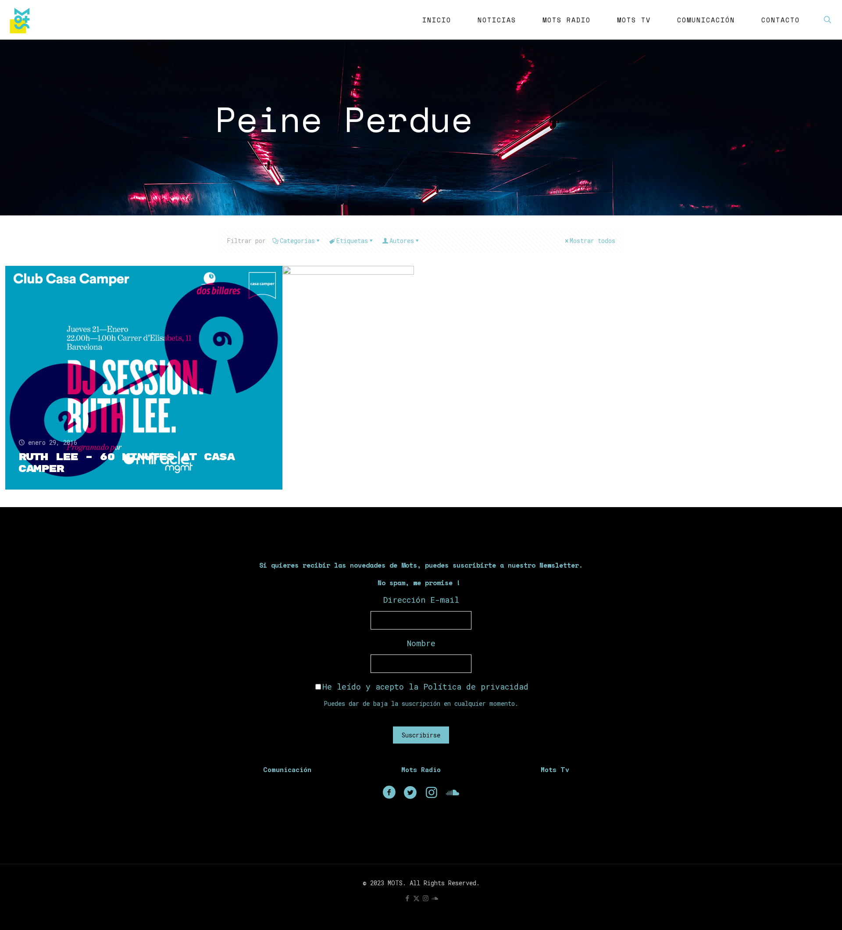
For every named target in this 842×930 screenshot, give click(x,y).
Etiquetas (352, 240)
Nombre (421, 643)
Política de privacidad (475, 686)
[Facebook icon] (407, 898)
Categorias (297, 240)
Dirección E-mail (421, 599)
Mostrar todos (592, 240)
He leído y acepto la (425, 686)
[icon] (435, 898)
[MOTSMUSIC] (22, 19)
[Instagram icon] (425, 898)
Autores (401, 240)
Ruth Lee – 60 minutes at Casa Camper (126, 463)
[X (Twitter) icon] (416, 898)
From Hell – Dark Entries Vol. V (411, 377)
